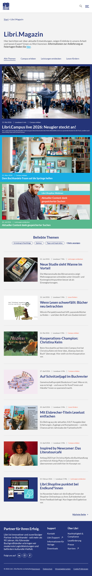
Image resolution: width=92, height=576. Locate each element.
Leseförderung (74, 540)
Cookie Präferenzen (80, 569)
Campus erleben (28, 58)
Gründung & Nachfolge (22, 243)
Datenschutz (47, 569)
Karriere (71, 548)
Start (6, 19)
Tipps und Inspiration (55, 243)
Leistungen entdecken (51, 58)
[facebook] (30, 555)
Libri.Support (53, 537)
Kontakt (51, 533)
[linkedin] (19, 555)
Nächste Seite (79, 514)
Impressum (36, 569)
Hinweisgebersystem (63, 569)
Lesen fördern (72, 58)
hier (29, 46)
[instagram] (24, 555)
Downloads (52, 548)
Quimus (39, 243)
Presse (71, 544)
